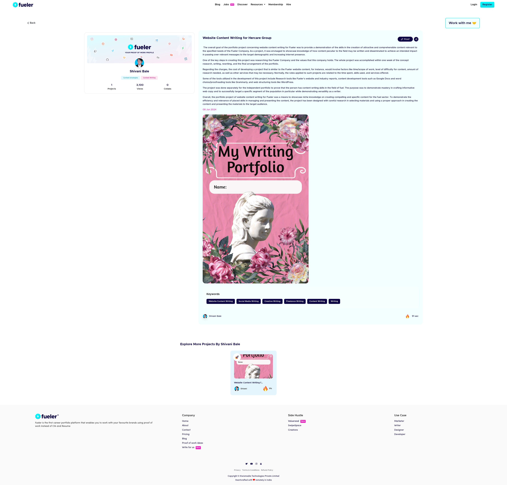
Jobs (228, 4)
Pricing (185, 434)
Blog (217, 4)
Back (32, 23)
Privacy (237, 470)
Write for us (191, 447)
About (185, 425)
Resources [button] (257, 4)
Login (474, 4)
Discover (242, 4)
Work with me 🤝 (462, 23)
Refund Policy (267, 470)
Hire (288, 4)
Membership (275, 4)
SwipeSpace (294, 425)
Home (185, 421)
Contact (186, 430)
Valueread (296, 421)
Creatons (293, 430)
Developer (399, 434)
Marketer (399, 421)
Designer (399, 430)
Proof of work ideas (192, 443)
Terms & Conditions (250, 470)
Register (487, 4)
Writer (397, 425)
